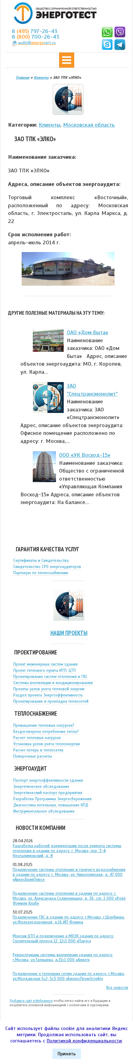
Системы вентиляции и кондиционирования (53, 682)
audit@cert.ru (37, 42)
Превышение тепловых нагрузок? (43, 725)
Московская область (89, 124)
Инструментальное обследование (44, 811)
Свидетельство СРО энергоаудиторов (47, 566)
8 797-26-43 (35, 31)
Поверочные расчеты (32, 756)
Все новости (117, 987)
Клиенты (49, 124)
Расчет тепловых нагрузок (37, 737)
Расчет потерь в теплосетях (38, 750)
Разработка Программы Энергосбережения (52, 799)
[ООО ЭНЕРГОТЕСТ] (53, 13)
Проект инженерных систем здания (45, 664)
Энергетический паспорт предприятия (47, 792)
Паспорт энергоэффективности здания (48, 780)
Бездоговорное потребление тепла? (46, 731)
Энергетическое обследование (41, 786)
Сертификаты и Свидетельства (41, 560)
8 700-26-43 (35, 36)
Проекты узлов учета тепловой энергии (48, 689)
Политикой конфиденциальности (84, 1041)
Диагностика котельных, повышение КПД (50, 805)
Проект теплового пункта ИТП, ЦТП (44, 670)
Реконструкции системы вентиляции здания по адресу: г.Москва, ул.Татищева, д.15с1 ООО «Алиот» (63, 957)
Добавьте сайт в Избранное (31, 1001)
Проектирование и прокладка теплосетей (50, 701)
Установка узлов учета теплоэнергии (46, 744)
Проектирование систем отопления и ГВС (50, 676)
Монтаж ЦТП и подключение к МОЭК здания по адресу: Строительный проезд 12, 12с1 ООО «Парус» (63, 939)
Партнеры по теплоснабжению (40, 572)
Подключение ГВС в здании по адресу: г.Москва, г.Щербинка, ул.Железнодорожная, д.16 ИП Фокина (69, 920)
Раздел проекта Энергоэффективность (48, 695)
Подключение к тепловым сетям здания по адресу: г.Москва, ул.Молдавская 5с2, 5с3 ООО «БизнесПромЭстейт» (69, 976)
